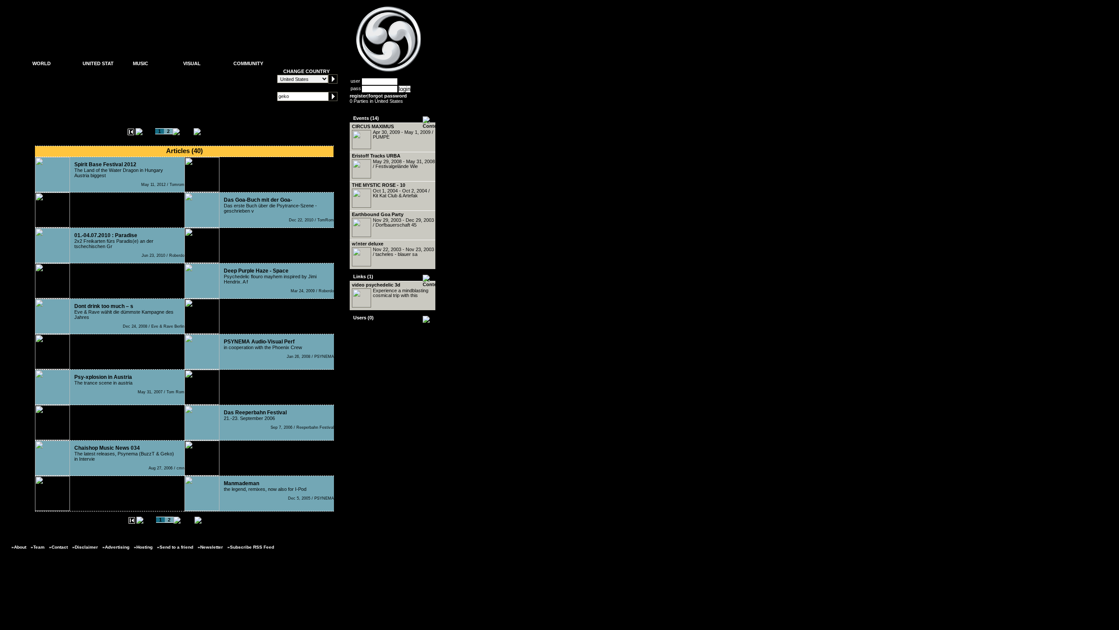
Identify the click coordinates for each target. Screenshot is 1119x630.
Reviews (142, 98)
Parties (39, 77)
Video (189, 84)
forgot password (387, 95)
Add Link (242, 91)
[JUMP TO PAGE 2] (217, 130)
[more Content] (432, 126)
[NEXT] (182, 130)
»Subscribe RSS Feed (250, 547)
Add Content (246, 77)
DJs (137, 77)
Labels (140, 91)
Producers (144, 84)
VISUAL (192, 63)
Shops (39, 91)
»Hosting (143, 547)
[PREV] (145, 130)
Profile (240, 70)
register (358, 95)
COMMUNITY (248, 63)
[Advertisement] (184, 28)
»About (18, 547)
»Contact (58, 547)
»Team (38, 547)
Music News (146, 71)
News (38, 70)
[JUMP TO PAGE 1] (131, 133)
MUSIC (140, 63)
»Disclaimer (85, 547)
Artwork (191, 70)
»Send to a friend (175, 547)
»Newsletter (210, 547)
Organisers (44, 84)
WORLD (41, 63)
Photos (190, 77)
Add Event (244, 84)
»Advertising (115, 547)
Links (239, 98)
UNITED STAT (98, 63)
